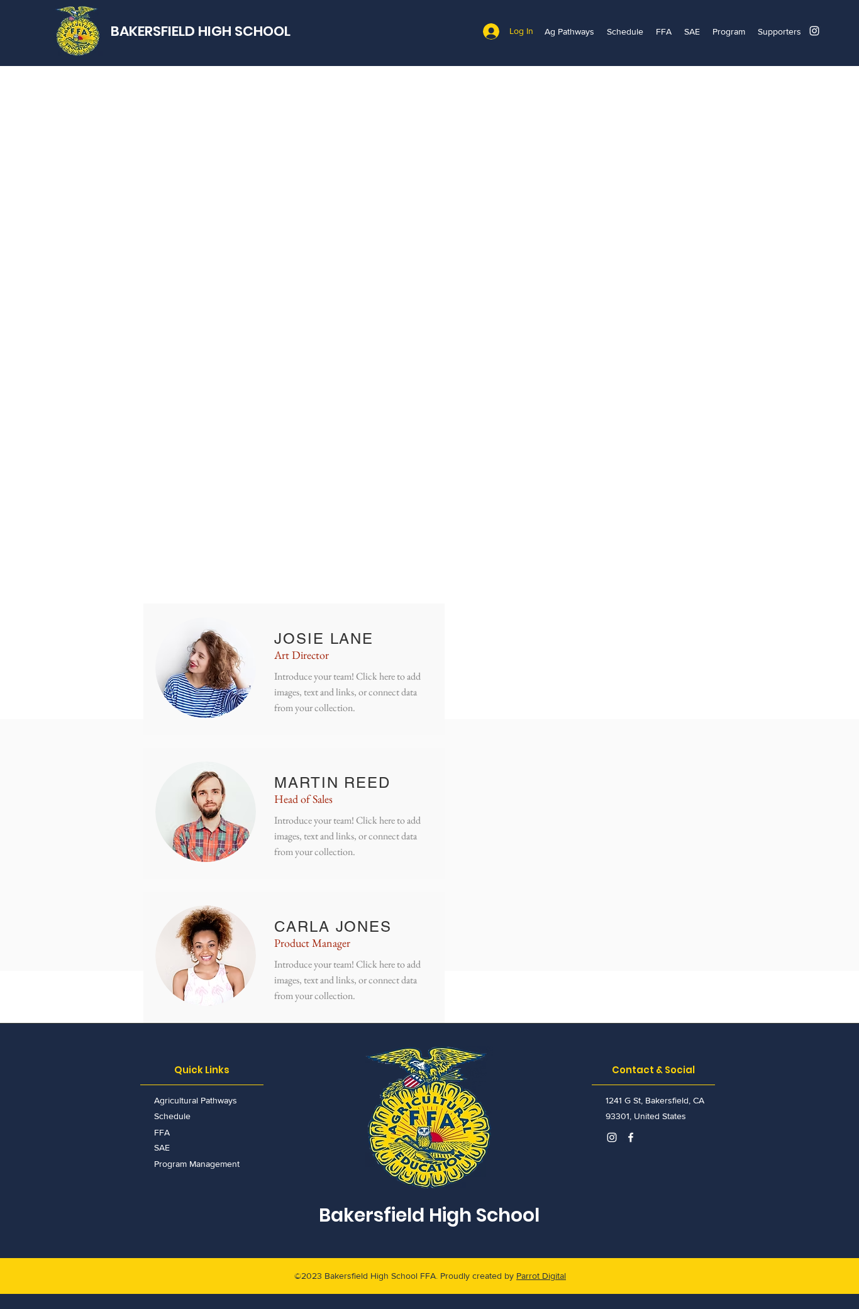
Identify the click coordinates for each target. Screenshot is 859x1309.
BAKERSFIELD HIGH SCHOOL (201, 31)
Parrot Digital (541, 1276)
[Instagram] (814, 31)
